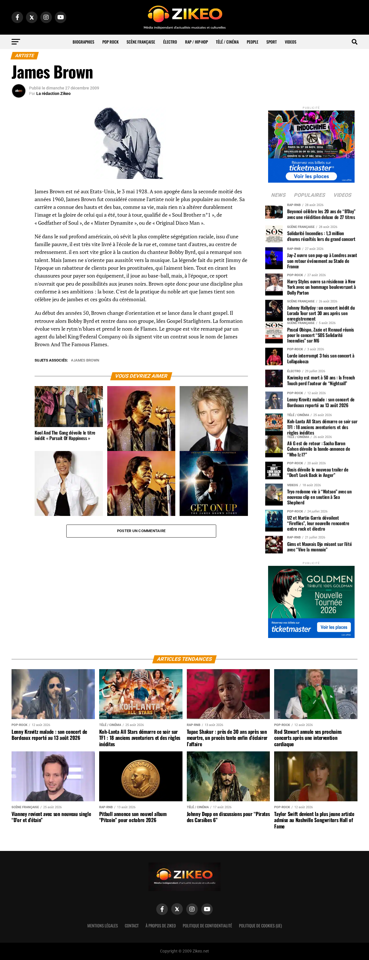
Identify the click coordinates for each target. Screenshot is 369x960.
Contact (132, 925)
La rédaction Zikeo (53, 93)
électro (170, 42)
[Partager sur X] (19, 221)
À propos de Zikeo (161, 925)
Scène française (141, 42)
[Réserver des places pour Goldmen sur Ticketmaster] (311, 600)
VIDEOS (290, 42)
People (252, 42)
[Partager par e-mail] (19, 235)
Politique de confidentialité (207, 925)
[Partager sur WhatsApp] (19, 207)
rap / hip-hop (196, 42)
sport (271, 42)
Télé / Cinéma (227, 42)
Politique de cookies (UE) (260, 925)
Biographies (83, 42)
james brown (86, 360)
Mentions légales (102, 925)
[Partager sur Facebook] (19, 193)
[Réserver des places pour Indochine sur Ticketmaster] (311, 145)
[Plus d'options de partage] (19, 248)
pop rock (110, 42)
